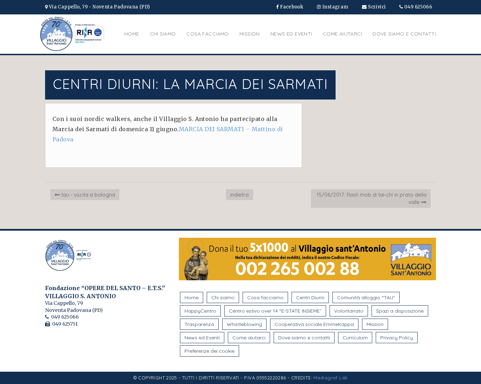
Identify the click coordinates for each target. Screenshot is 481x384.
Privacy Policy (396, 337)
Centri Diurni (310, 297)
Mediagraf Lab (330, 377)
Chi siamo (163, 34)
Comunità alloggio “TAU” (366, 297)
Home (131, 34)
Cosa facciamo (207, 34)
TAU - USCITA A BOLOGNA (87, 194)
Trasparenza (199, 324)
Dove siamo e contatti (404, 34)
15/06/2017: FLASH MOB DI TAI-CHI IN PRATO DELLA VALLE (371, 198)
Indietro (239, 194)
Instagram (335, 7)
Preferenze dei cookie (210, 351)
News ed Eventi (291, 34)
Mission (249, 34)
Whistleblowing (244, 324)
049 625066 (417, 7)
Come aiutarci (342, 34)
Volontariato (348, 311)
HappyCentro (200, 311)
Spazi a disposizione (400, 311)
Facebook (291, 7)
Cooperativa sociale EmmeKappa (314, 324)
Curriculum (355, 337)
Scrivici (376, 7)
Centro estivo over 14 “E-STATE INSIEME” (275, 311)
